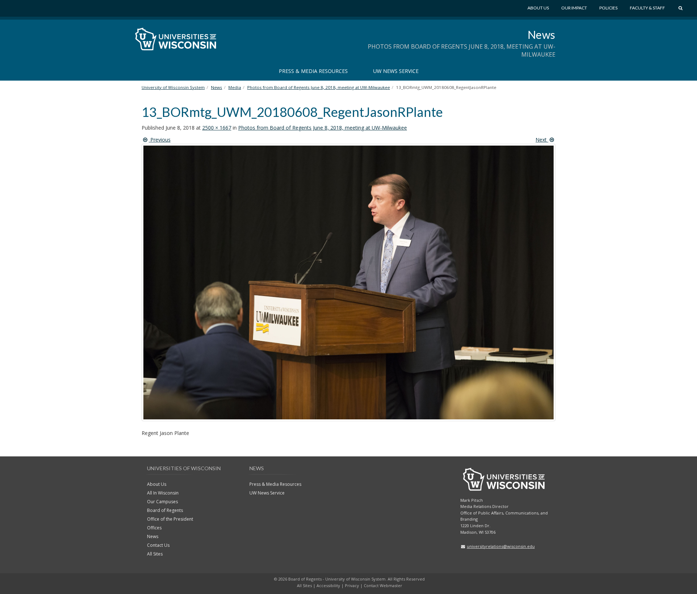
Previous (160, 139)
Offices (154, 528)
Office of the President (170, 519)
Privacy (352, 585)
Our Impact (574, 8)
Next (541, 139)
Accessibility (328, 585)
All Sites (155, 554)
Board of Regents (165, 510)
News (541, 34)
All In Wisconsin (163, 493)
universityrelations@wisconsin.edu (501, 546)
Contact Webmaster (383, 585)
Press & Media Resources (313, 71)
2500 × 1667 (216, 127)
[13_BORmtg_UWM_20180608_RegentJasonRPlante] (348, 285)
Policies (608, 8)
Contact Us (158, 545)
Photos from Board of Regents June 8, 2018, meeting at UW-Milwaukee (322, 127)
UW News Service (396, 71)
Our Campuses (162, 502)
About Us (538, 8)
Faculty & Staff (647, 8)
